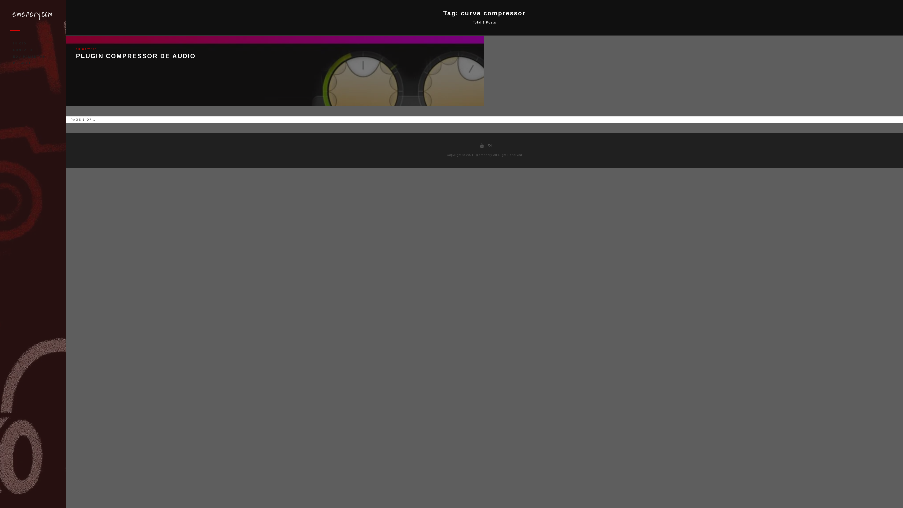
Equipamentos (29, 56)
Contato (23, 50)
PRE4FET (22, 63)
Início (20, 43)
